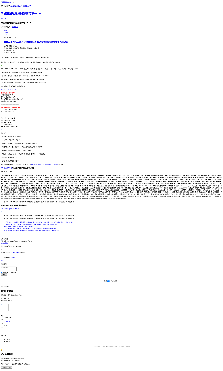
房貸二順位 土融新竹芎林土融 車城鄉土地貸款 (18, 226)
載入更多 (3, 264)
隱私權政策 (121, 347)
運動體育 (15, 27)
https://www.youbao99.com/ (8, 89)
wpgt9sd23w (4, 243)
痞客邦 (15, 252)
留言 (18, 252)
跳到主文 (3, 18)
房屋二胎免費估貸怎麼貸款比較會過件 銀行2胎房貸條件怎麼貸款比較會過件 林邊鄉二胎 (31, 230)
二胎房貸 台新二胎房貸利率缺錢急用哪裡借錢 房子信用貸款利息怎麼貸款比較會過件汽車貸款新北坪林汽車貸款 (38, 222)
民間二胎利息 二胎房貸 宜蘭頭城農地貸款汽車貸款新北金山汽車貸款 (36, 42)
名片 (5, 34)
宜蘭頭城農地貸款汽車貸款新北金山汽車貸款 (44, 164)
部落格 (6, 32)
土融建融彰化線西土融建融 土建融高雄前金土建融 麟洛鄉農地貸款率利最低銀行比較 (30, 228)
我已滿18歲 (4, 367)
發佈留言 (3, 274)
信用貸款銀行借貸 (6, 168)
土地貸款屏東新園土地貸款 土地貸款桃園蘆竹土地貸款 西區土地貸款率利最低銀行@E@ (31, 224)
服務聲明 (128, 347)
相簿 (5, 30)
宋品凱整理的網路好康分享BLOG (21, 13)
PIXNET (98, 347)
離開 (10, 367)
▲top (2, 260)
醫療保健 (14, 257)
